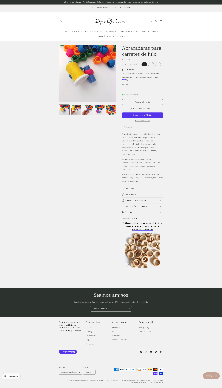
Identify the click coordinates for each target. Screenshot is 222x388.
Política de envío (158, 380)
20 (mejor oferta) (132, 64)
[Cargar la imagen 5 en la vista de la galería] (111, 110)
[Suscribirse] (129, 309)
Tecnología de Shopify (97, 380)
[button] (61, 21)
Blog (113, 332)
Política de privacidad (128, 380)
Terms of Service (145, 332)
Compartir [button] (128, 127)
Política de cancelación (156, 382)
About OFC (116, 328)
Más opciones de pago (142, 120)
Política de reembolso (112, 380)
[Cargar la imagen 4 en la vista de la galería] (99, 110)
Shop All (89, 328)
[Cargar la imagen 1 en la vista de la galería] (64, 110)
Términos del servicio (144, 380)
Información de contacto (138, 382)
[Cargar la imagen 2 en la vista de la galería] (76, 110)
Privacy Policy (144, 328)
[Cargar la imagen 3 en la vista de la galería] (87, 110)
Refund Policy (91, 336)
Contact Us (90, 344)
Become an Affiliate (119, 340)
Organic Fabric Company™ (81, 380)
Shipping (89, 332)
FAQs (87, 340)
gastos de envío (130, 73)
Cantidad (125, 84)
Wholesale (116, 336)
